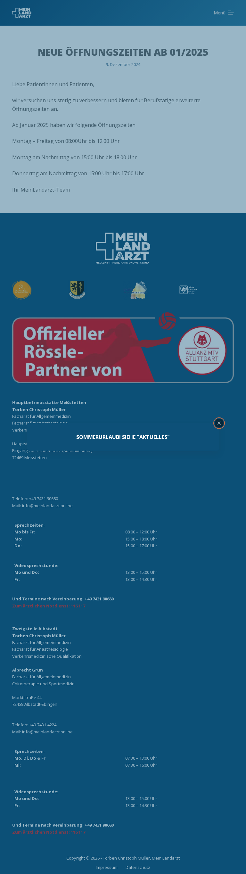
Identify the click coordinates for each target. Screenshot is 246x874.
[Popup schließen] (219, 423)
